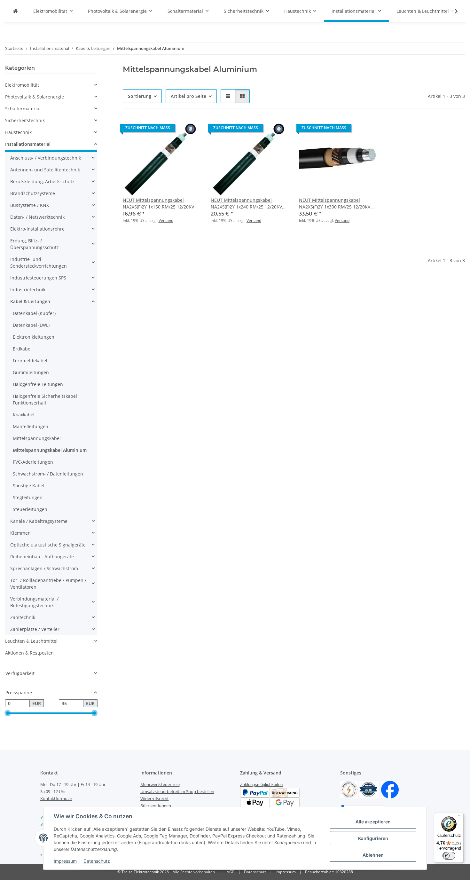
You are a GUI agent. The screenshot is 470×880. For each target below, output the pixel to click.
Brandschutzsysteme (32, 193)
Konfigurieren (373, 838)
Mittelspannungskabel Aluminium (50, 450)
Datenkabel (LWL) (31, 325)
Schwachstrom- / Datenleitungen (48, 474)
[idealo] (369, 789)
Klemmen (20, 533)
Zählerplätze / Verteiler (34, 629)
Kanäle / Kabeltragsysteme (38, 521)
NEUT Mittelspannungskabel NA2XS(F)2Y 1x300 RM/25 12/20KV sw (334, 203)
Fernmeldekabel (30, 361)
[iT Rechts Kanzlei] (349, 789)
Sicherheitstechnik (25, 120)
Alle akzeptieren (373, 821)
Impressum (65, 861)
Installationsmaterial (28, 144)
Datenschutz (96, 861)
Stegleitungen (28, 497)
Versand (166, 220)
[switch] (449, 856)
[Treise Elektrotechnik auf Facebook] (390, 789)
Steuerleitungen (30, 509)
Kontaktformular (56, 798)
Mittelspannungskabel (37, 438)
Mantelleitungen (30, 426)
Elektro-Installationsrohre (37, 229)
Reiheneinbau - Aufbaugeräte (42, 557)
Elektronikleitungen (33, 337)
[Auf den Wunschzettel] (190, 129)
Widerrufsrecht (154, 798)
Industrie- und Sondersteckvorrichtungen (38, 262)
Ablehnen (373, 855)
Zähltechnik (22, 617)
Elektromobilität (22, 85)
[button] (452, 11)
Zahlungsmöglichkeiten (261, 784)
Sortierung (139, 96)
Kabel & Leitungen (30, 301)
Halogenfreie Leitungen (38, 384)
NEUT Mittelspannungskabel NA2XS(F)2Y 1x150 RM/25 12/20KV (158, 203)
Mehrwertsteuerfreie (160, 784)
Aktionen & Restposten (29, 653)
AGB (231, 872)
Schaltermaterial (23, 109)
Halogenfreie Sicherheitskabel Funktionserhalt (45, 399)
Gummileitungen (31, 372)
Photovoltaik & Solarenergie (34, 97)
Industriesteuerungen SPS (38, 278)
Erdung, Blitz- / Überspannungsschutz (34, 244)
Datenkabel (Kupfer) (34, 313)
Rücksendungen (155, 805)
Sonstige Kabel (28, 486)
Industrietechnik (27, 290)
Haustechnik (18, 132)
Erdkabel (22, 349)
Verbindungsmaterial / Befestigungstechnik (34, 602)
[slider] (7, 713)
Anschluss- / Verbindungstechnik (45, 158)
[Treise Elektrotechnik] (15, 11)
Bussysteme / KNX (29, 205)
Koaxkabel (24, 415)
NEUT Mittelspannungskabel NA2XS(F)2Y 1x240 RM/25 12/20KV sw (246, 203)
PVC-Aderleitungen (33, 462)
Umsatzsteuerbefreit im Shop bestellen (177, 791)
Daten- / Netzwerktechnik (37, 217)
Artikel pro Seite (188, 96)
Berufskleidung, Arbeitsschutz (42, 181)
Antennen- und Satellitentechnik (45, 170)
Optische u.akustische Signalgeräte (48, 545)
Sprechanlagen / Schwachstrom (44, 568)
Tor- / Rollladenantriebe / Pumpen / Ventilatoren (48, 583)
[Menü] (460, 817)
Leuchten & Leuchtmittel (31, 641)
